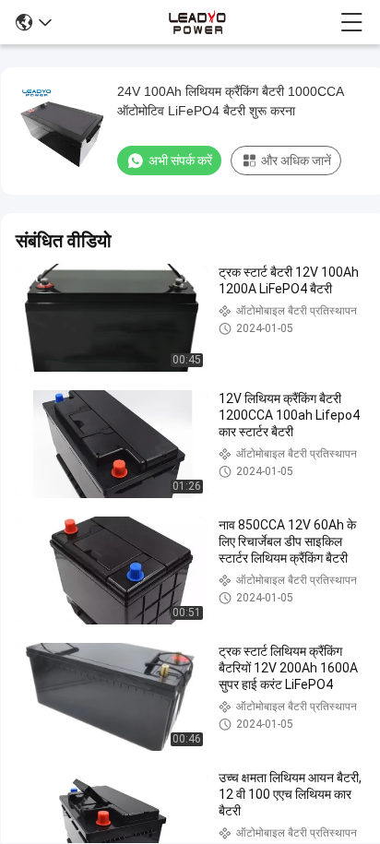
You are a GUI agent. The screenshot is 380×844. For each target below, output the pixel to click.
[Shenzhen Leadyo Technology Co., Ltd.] (196, 22)
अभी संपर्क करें (180, 160)
